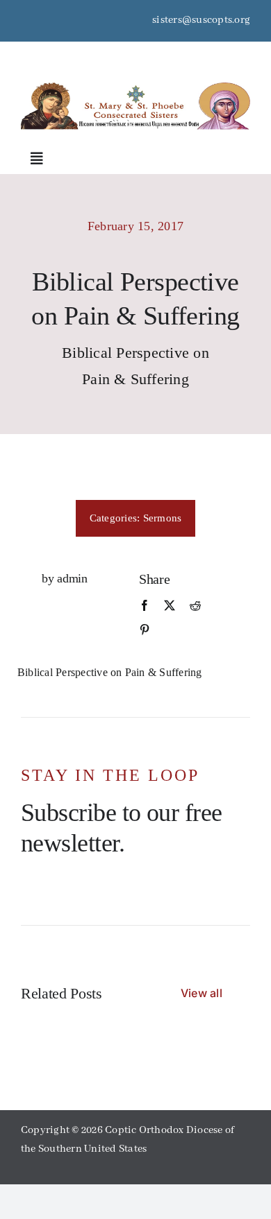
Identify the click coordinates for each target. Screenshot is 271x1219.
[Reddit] (195, 606)
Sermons (162, 518)
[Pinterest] (144, 630)
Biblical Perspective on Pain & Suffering (109, 672)
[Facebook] (144, 606)
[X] (169, 606)
